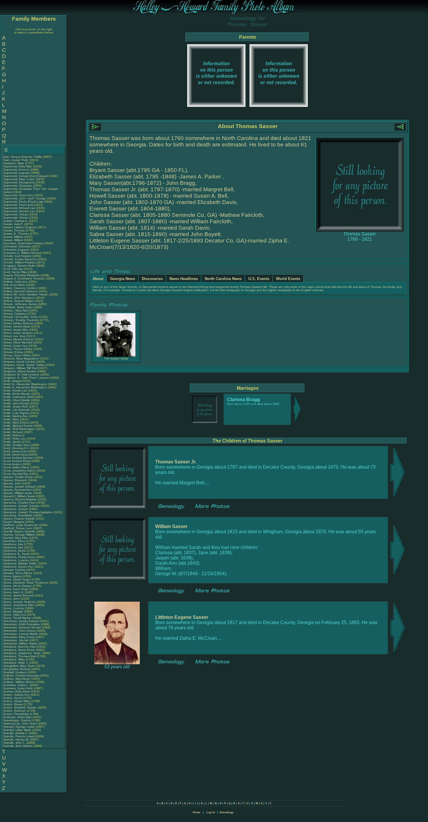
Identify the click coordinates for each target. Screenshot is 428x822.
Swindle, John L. (14, 742)
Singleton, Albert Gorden (19, 371)
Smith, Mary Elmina (16, 422)
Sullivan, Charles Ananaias (21, 675)
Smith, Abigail (12, 380)
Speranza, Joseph (16, 509)
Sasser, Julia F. (13, 224)
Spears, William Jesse (17, 493)
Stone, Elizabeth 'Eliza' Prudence (25, 582)
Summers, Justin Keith (18, 688)
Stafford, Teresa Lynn (17, 528)
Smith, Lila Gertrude (16, 409)
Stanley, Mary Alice (15, 537)
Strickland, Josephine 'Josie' (22, 653)
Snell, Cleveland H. (16, 448)
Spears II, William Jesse (19, 496)
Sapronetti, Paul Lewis (18, 204)
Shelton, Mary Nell (15, 310)
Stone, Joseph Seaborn (19, 601)
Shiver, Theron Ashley (17, 348)
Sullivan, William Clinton (19, 681)
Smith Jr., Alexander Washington (25, 387)
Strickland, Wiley (14, 659)
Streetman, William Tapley (20, 643)
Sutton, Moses (13, 704)
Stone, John (12, 598)
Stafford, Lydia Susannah (20, 525)
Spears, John (12, 483)
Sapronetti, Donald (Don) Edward (25, 176)
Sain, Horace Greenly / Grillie (22, 156)
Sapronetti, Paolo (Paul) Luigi (23, 201)
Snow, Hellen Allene (16, 467)
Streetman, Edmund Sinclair (22, 627)
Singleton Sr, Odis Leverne (21, 374)
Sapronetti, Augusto (17, 172)
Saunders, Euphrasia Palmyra (23, 243)
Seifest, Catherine (15, 281)
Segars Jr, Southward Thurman (24, 278)
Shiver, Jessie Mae (15, 329)
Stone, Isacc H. (13, 592)
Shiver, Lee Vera (14, 336)
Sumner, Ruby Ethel (16, 691)
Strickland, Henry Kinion (19, 649)
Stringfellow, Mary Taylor (19, 665)
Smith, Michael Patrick (18, 425)
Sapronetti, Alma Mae (17, 166)
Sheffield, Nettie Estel (17, 307)
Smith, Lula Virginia (16, 412)
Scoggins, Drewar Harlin (19, 265)
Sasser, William (13, 236)
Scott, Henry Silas (15, 272)
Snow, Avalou (12, 464)
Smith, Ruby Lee (14, 438)
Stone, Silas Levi (14, 614)
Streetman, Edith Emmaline (21, 624)
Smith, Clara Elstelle (16, 400)
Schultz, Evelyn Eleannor (20, 259)
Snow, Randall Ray (16, 473)
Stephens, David (14, 550)
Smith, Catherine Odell (18, 396)
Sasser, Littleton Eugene (19, 227)
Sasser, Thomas (14, 230)
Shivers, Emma (13, 352)
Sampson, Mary (14, 163)
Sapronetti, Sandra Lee (19, 211)
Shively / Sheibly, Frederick (21, 320)
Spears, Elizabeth (15, 480)
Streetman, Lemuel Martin (20, 633)
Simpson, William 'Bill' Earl (20, 368)
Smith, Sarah (12, 441)
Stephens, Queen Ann (18, 566)
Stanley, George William (19, 534)
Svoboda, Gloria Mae (17, 717)
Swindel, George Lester (19, 726)
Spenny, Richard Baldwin (20, 499)
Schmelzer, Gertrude (17, 246)
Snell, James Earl (14, 451)
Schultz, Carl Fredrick (17, 256)
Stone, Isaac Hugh (16, 589)
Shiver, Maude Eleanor (18, 339)
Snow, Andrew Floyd (16, 461)
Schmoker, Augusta (16, 249)
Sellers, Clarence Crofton (20, 288)
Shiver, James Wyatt (16, 326)
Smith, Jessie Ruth (15, 406)
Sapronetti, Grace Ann (18, 195)
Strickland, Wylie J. (15, 662)
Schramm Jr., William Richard (22, 252)
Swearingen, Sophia (17, 720)
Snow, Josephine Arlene (19, 470)
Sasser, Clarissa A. (15, 220)
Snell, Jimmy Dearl (15, 454)
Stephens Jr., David (16, 553)
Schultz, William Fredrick (19, 262)
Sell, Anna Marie (14, 284)
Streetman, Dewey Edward (21, 621)
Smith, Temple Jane (16, 445)
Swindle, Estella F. (15, 733)
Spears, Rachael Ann (17, 489)
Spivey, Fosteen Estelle (19, 518)
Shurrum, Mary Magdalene (21, 358)
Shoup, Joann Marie (17, 355)
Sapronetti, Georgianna (19, 182)
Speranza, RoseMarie (18, 515)
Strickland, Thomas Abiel (19, 656)
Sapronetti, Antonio (16, 169)
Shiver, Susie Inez (15, 345)
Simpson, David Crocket (19, 361)
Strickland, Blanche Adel (19, 646)
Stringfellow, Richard (17, 669)
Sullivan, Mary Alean (16, 678)
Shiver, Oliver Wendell (17, 342)
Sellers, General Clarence (20, 291)
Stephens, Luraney (16, 560)
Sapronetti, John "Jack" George (24, 198)
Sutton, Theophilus (16, 713)
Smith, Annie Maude (16, 393)
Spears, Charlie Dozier (18, 477)
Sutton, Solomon (15, 710)
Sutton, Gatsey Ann (16, 694)
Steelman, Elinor (14, 541)
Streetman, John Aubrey (19, 630)
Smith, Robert (12, 435)
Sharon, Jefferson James (20, 304)
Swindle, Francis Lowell (18, 736)
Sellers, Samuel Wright (18, 300)
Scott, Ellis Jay (13, 268)
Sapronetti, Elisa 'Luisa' (19, 179)
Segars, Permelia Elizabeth (21, 275)
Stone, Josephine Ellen (19, 605)
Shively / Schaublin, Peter (21, 316)
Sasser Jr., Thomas (16, 233)
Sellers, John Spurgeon (19, 297)
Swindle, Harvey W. (16, 739)
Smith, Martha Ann (15, 416)
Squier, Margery (14, 521)
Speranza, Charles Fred (19, 502)
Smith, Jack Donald (16, 403)
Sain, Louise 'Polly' (16, 160)
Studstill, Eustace (15, 672)
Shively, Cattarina (15, 313)
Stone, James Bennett (18, 595)
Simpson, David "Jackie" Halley (24, 364)
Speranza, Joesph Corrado (21, 505)
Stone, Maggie (13, 611)
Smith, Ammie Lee (15, 390)
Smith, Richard (13, 432)
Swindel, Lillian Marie (17, 729)
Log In (210, 812)
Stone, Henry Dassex (17, 585)
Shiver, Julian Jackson (18, 332)
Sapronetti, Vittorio (16, 217)
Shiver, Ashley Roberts (18, 323)
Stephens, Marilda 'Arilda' (20, 563)
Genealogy (227, 812)
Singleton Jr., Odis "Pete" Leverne (26, 377)
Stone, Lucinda (14, 608)
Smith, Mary (11, 419)
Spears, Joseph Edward (19, 486)
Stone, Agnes (12, 576)
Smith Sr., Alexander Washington (25, 384)
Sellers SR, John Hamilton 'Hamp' (25, 294)
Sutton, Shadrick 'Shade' (20, 707)
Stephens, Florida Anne (19, 557)
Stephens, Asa (13, 544)
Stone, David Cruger (17, 579)
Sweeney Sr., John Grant (20, 723)
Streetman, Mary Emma (19, 637)
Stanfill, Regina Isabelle (19, 531)
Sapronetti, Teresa (16, 214)
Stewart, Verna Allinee (18, 573)
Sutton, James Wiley (17, 701)
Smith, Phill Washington (19, 429)
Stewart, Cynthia (14, 569)
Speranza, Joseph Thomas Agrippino (28, 512)
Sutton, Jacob (13, 697)
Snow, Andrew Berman (18, 457)
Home (196, 812)
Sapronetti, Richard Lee (19, 208)
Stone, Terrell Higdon (17, 617)
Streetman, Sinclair (16, 640)
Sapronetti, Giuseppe (18, 185)
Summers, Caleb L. (16, 685)
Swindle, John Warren (18, 745)
